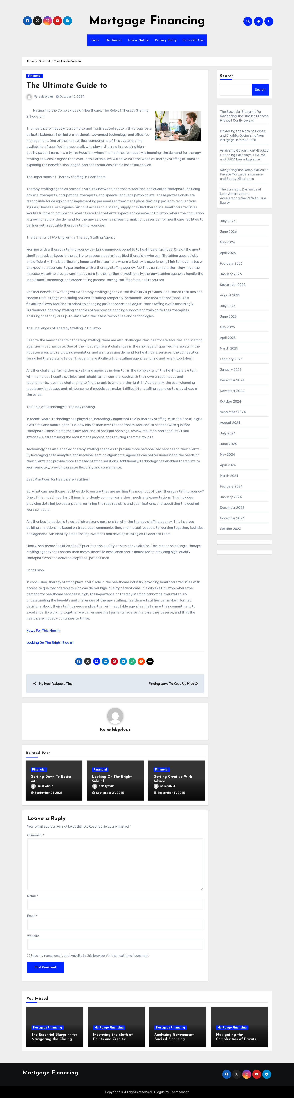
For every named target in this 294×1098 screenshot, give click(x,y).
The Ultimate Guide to (66, 86)
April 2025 (228, 338)
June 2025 (228, 316)
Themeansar (179, 1092)
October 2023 (230, 529)
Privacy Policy (166, 40)
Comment (35, 835)
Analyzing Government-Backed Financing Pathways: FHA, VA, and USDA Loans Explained (244, 155)
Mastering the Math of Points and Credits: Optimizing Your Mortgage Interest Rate (242, 135)
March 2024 (229, 476)
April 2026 (228, 253)
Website (33, 936)
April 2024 (228, 465)
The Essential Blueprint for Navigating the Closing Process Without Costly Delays (244, 116)
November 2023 (232, 518)
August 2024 (230, 423)
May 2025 (227, 327)
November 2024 (232, 391)
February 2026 (231, 263)
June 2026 (228, 232)
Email (32, 916)
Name (32, 896)
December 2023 (232, 508)
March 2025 (229, 348)
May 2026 (227, 242)
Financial (34, 76)
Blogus (159, 1092)
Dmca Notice (138, 40)
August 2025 (230, 295)
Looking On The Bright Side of (50, 643)
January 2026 (231, 274)
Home (94, 40)
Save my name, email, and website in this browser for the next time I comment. (90, 956)
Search (227, 76)
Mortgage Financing (147, 21)
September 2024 (233, 412)
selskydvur (46, 96)
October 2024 (230, 401)
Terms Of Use (193, 40)
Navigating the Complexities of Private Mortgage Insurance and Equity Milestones (244, 174)
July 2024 (228, 433)
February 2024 (231, 486)
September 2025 (233, 285)
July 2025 (228, 306)
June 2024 (228, 444)
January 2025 (231, 370)
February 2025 (231, 359)
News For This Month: (43, 631)
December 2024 (232, 380)
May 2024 (227, 454)
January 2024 (231, 497)
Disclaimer (113, 40)
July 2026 (228, 221)
